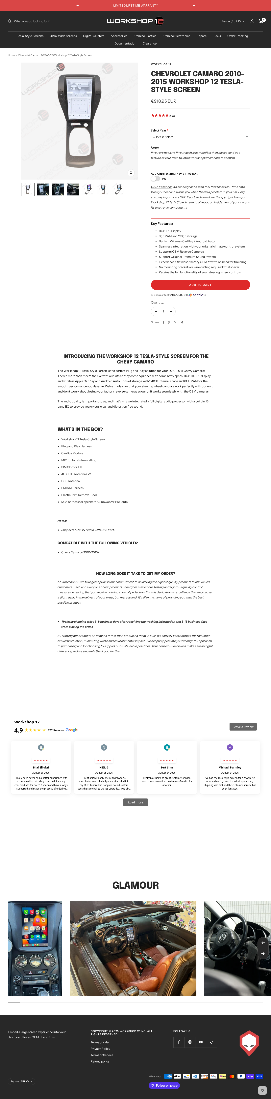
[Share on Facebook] (163, 322)
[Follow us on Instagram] (189, 1042)
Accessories (119, 36)
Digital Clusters (93, 36)
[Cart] (261, 21)
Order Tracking (237, 36)
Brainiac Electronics (176, 36)
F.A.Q (217, 36)
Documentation (125, 43)
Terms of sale (100, 1042)
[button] (200, 295)
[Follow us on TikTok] (211, 1042)
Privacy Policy (100, 1049)
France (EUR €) (231, 21)
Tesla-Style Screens (30, 36)
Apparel (201, 36)
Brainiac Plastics (145, 36)
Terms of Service (102, 1055)
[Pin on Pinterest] (169, 322)
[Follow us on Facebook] (178, 1042)
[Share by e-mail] (182, 322)
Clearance (150, 43)
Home (11, 55)
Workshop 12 (161, 64)
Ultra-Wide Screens (63, 36)
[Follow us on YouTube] (200, 1042)
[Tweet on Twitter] (175, 322)
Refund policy (100, 1061)
